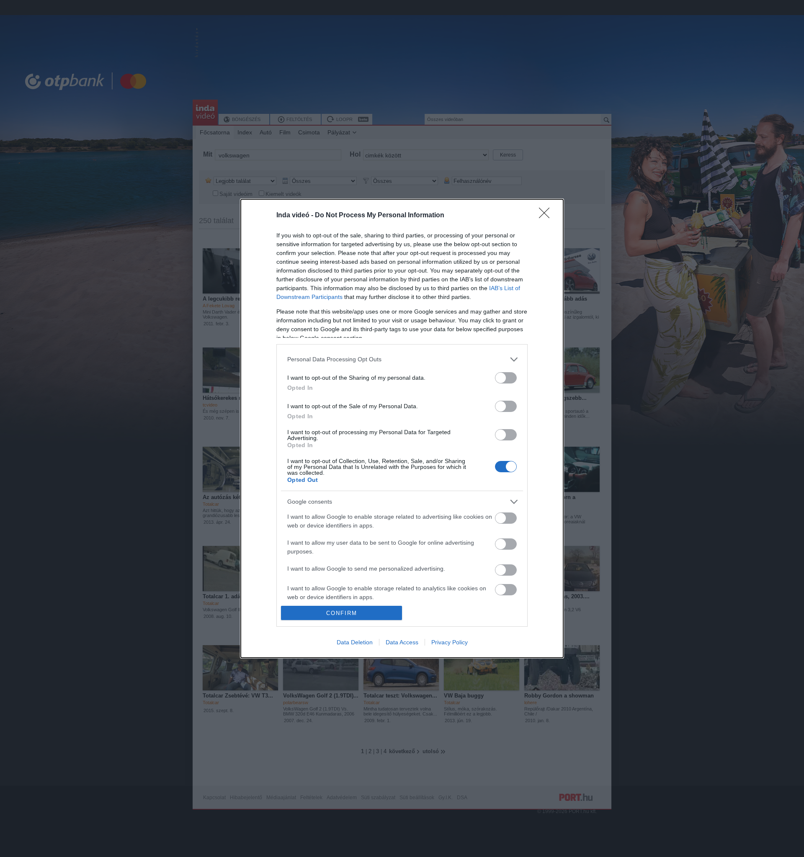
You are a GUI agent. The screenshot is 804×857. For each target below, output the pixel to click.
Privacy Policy (449, 642)
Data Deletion (355, 642)
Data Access (402, 642)
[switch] (506, 377)
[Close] (547, 216)
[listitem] (402, 359)
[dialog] (402, 428)
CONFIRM (341, 613)
